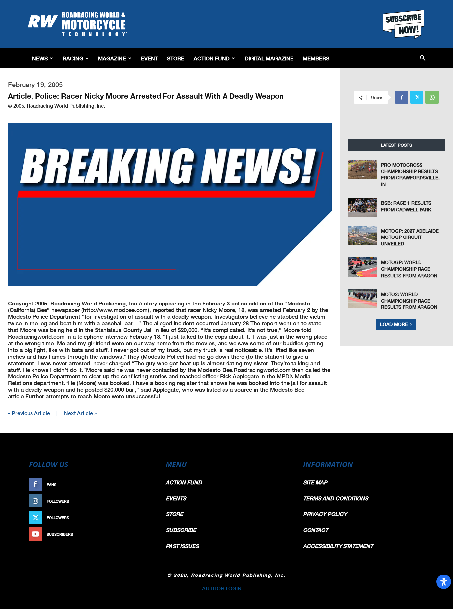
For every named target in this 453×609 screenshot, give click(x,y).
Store (175, 58)
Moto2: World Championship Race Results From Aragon (409, 300)
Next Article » (80, 413)
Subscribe (139, 534)
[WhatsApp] (432, 97)
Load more (394, 324)
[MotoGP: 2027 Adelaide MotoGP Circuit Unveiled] (362, 235)
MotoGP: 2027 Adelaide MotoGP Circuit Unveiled (410, 237)
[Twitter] (416, 97)
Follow (142, 501)
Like (146, 484)
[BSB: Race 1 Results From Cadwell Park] (362, 207)
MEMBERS (316, 58)
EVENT (149, 58)
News (40, 58)
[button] (422, 58)
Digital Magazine (269, 58)
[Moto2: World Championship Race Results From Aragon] (362, 298)
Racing (73, 58)
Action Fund (212, 58)
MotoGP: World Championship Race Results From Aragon (409, 268)
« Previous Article (29, 413)
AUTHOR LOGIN (222, 588)
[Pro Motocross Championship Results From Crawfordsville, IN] (362, 169)
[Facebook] (401, 97)
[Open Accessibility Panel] (443, 582)
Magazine (112, 58)
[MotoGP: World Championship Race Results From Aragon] (362, 266)
